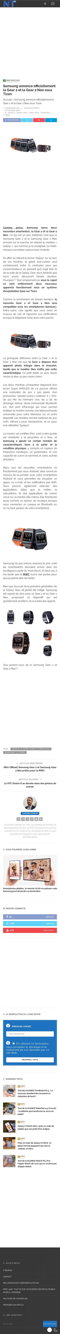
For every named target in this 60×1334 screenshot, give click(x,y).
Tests (21, 1086)
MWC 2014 (34, 113)
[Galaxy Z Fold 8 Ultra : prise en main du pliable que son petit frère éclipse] (9, 1126)
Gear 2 (11, 113)
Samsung (45, 113)
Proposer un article (13, 1305)
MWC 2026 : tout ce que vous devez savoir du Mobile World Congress (29, 1290)
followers (50, 917)
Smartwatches (12, 80)
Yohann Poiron (32, 108)
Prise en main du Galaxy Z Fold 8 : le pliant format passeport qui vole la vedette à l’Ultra (34, 1146)
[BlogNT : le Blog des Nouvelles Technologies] (9, 3)
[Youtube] (36, 819)
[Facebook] (23, 819)
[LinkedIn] (41, 819)
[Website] (18, 819)
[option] (30, 874)
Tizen (7, 115)
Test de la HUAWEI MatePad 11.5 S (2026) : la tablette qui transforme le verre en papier (37, 1111)
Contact (7, 1277)
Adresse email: (22, 1026)
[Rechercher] (45, 3)
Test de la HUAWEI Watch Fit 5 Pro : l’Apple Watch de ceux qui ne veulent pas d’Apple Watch (37, 1164)
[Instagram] (32, 819)
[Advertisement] (30, 40)
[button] (52, 1329)
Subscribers (48, 930)
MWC (26, 574)
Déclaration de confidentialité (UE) (21, 1283)
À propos (7, 1270)
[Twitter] (27, 819)
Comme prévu (13, 227)
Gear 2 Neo (22, 113)
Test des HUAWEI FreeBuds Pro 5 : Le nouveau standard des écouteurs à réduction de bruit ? (35, 1093)
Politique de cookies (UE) (15, 1299)
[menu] (53, 4)
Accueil (7, 99)
